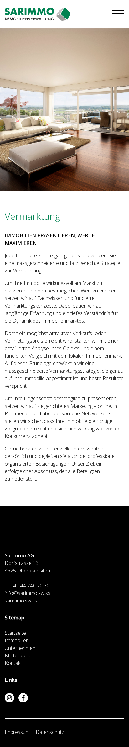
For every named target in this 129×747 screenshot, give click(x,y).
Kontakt (13, 663)
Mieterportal (19, 655)
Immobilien (17, 640)
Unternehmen (20, 647)
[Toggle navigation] (118, 14)
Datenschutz (50, 732)
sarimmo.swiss (21, 600)
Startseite (15, 632)
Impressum (17, 732)
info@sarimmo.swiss (27, 593)
